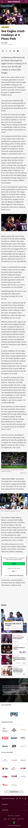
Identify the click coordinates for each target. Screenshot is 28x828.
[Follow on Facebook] (20, 798)
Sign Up (14, 563)
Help (9, 819)
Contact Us (13, 819)
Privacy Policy (17, 815)
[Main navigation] (2, 2)
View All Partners (14, 791)
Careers (5, 819)
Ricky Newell (4, 43)
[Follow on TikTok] (17, 798)
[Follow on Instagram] (25, 798)
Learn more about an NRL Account (16, 575)
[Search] (26, 2)
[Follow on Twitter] (22, 798)
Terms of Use (10, 815)
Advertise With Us (20, 819)
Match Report (5, 27)
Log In (13, 571)
